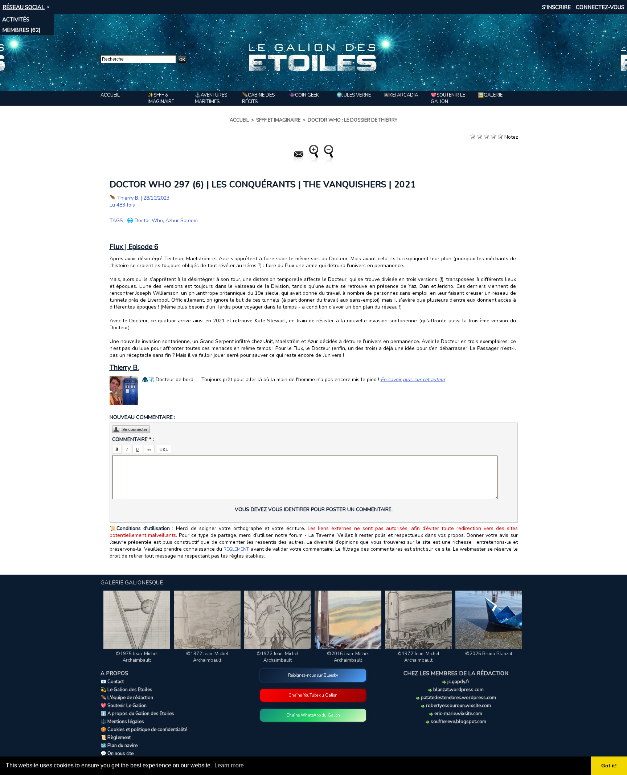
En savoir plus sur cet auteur (413, 379)
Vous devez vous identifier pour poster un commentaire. (314, 509)
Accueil (110, 95)
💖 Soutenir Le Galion (124, 705)
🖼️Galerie (490, 95)
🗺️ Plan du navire (119, 745)
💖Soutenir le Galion (448, 98)
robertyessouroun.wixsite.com (458, 705)
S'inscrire (556, 7)
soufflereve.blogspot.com (458, 721)
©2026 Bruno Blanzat (488, 653)
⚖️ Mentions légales (122, 721)
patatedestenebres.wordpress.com (458, 697)
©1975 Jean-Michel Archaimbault (137, 657)
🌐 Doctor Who (145, 220)
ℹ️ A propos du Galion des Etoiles (137, 713)
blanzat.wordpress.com (458, 689)
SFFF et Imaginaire (278, 120)
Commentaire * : (133, 439)
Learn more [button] (229, 765)
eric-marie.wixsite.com (457, 713)
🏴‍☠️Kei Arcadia (401, 95)
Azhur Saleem (181, 220)
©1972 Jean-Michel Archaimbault (207, 657)
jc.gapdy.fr (458, 681)
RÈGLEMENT (236, 549)
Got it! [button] (609, 765)
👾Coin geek (304, 95)
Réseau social (24, 7)
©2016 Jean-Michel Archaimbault (348, 657)
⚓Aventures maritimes (211, 98)
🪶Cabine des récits (258, 98)
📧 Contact (112, 681)
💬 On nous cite (117, 753)
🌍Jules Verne (353, 95)
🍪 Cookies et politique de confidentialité (144, 729)
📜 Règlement (116, 737)
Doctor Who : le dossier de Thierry (352, 120)
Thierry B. (128, 198)
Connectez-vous (600, 7)
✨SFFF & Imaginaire (161, 98)
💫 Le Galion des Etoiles (126, 689)
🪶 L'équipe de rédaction (127, 697)
